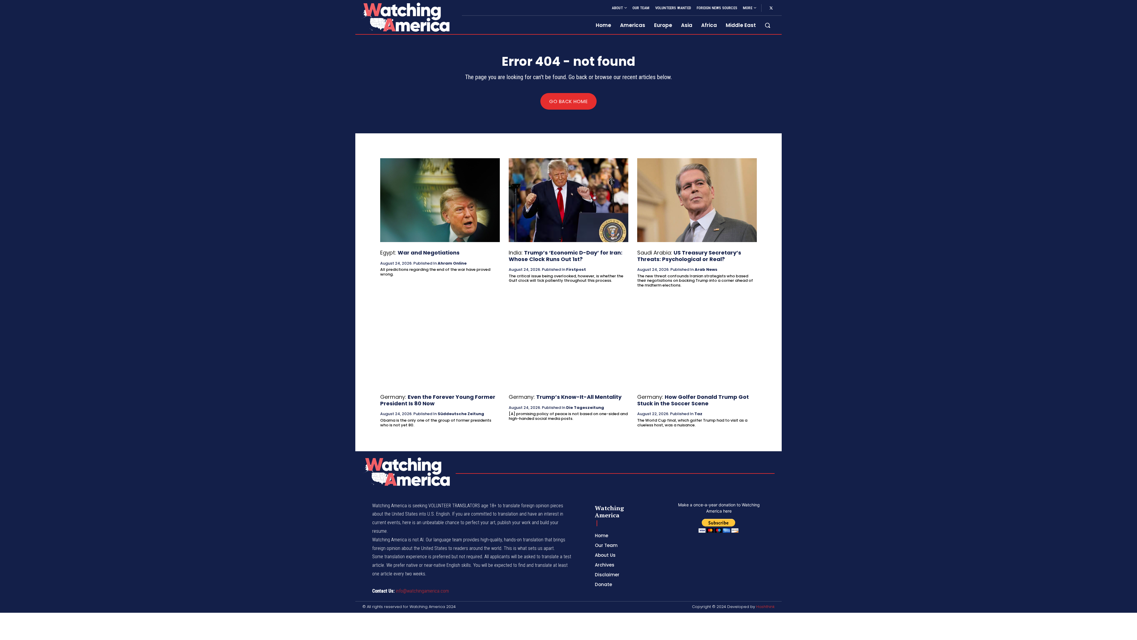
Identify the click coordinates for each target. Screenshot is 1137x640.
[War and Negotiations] (440, 200)
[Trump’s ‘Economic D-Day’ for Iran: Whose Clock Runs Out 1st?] (568, 200)
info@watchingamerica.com (422, 591)
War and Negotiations (429, 252)
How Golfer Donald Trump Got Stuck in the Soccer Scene (693, 400)
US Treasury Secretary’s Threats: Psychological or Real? (689, 256)
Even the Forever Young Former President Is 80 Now (437, 400)
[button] (767, 25)
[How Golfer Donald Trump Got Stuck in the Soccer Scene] (697, 344)
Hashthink (765, 606)
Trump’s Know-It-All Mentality (579, 397)
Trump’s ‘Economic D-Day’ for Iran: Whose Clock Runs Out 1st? (565, 256)
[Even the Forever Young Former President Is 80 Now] (440, 344)
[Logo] (405, 17)
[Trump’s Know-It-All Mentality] (568, 344)
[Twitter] (771, 8)
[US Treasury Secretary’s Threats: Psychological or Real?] (697, 200)
